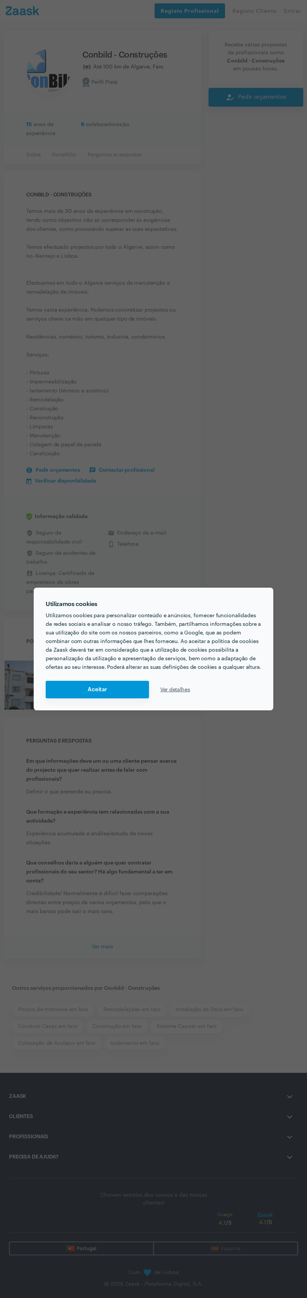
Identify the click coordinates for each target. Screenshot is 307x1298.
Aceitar (97, 689)
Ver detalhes (175, 689)
